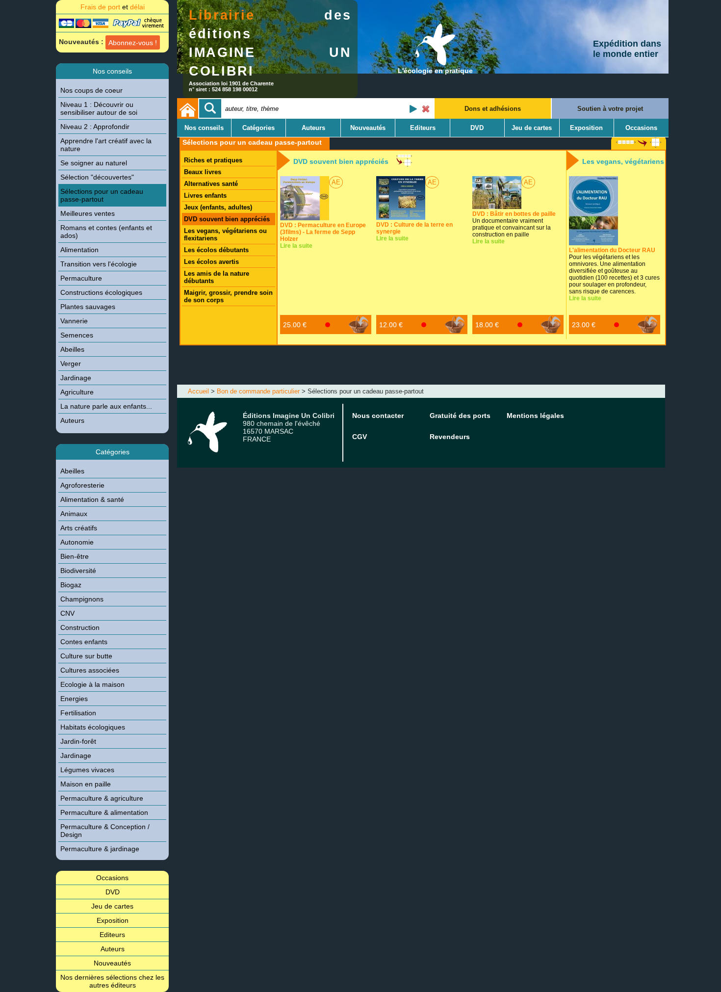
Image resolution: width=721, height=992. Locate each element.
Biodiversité (78, 570)
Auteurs (72, 420)
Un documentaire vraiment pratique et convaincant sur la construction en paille (514, 224)
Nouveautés (112, 963)
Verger (70, 363)
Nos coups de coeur (91, 90)
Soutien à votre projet (610, 108)
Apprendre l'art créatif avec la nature (106, 145)
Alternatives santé (211, 183)
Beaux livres (202, 172)
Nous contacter (378, 415)
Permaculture (81, 278)
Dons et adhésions (492, 108)
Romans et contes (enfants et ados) (106, 231)
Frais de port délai (112, 7)
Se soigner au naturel (93, 163)
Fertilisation (78, 713)
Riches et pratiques (213, 160)
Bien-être (74, 556)
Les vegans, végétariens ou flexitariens (225, 234)
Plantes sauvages (87, 307)
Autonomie (77, 542)
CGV (359, 437)
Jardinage (75, 378)
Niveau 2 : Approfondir (94, 127)
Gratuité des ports (460, 415)
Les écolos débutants (216, 250)
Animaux (73, 514)
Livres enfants (205, 195)
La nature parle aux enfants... (106, 406)
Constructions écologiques (101, 292)
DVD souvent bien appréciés (227, 219)
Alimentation (79, 250)
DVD (112, 892)
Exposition (113, 920)
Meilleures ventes (87, 213)
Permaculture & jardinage (99, 849)
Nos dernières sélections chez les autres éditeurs (112, 981)
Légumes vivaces (87, 770)
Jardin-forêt (78, 741)
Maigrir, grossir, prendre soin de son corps (228, 296)
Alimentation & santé (92, 499)
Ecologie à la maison (92, 684)
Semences (76, 335)
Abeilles (72, 349)
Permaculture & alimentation (104, 812)
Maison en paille (85, 784)
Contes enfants (83, 642)
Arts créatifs (78, 528)
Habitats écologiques (92, 727)
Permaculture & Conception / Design (105, 830)
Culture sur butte (86, 656)
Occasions (112, 878)
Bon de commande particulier (258, 391)
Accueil (198, 391)
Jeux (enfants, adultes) (218, 207)
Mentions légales (535, 415)
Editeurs (112, 935)
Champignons (81, 599)
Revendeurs (450, 437)
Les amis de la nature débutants (216, 277)
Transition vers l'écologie (98, 264)
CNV (67, 613)
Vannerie (74, 321)
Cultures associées (89, 670)
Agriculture (77, 392)
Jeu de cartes (112, 906)
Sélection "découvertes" (97, 177)
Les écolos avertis (211, 261)
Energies (74, 699)
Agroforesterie (82, 485)
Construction (80, 627)
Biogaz (70, 585)
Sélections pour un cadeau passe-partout (101, 195)
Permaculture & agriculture (101, 798)
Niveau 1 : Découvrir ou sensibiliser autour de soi (98, 108)
